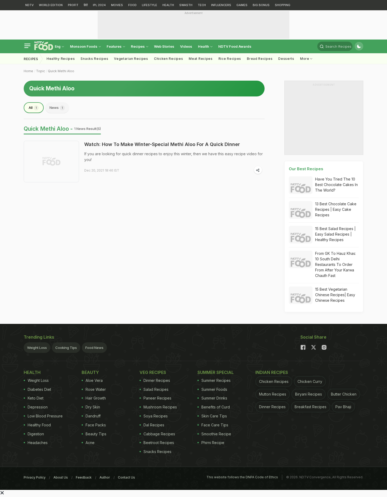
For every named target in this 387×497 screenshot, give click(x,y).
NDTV (29, 5)
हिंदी (86, 5)
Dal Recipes (153, 425)
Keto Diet (35, 398)
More (305, 59)
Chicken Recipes (168, 59)
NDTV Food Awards (234, 46)
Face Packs (96, 425)
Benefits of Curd (215, 407)
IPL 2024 (99, 5)
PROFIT (73, 5)
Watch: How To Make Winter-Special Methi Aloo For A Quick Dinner (162, 144)
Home (28, 71)
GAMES (241, 5)
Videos (186, 46)
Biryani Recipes (308, 394)
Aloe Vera (94, 380)
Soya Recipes (155, 416)
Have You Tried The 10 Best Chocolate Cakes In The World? (336, 184)
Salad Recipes (155, 389)
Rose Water (96, 389)
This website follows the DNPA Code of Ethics (242, 477)
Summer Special (215, 372)
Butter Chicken (343, 394)
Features (114, 46)
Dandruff (93, 416)
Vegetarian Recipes (131, 59)
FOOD (132, 5)
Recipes (138, 46)
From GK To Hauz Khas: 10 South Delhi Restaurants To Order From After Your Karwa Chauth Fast (335, 264)
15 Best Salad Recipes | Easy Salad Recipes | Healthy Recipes (335, 234)
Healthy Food (39, 425)
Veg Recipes (153, 372)
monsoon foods (84, 46)
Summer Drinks (214, 398)
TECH (202, 5)
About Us (60, 477)
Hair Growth (96, 398)
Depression (38, 407)
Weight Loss (37, 347)
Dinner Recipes (156, 380)
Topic (40, 71)
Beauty (90, 372)
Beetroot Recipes (158, 442)
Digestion (36, 434)
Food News (94, 347)
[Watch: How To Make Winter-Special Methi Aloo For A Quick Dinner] (51, 161)
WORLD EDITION (51, 5)
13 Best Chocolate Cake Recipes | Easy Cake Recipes (335, 209)
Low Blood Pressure (45, 416)
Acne (90, 442)
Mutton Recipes (272, 394)
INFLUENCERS (221, 5)
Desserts (286, 59)
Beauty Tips (96, 434)
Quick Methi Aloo (61, 71)
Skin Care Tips (214, 416)
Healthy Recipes (61, 59)
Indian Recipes (271, 372)
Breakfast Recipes (310, 407)
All (33, 107)
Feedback (84, 477)
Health (204, 46)
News (56, 107)
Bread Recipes (259, 59)
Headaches (38, 442)
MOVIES (117, 5)
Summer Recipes (216, 380)
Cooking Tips (66, 347)
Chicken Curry (309, 381)
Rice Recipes (230, 59)
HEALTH (168, 5)
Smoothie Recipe (216, 434)
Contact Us (126, 477)
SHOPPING (282, 5)
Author (105, 477)
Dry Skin (93, 407)
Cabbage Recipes (159, 434)
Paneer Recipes (157, 398)
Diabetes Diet (39, 389)
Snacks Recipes (94, 59)
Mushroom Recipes (160, 407)
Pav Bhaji (343, 407)
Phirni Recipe (212, 442)
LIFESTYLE (149, 5)
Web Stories (164, 46)
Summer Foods (214, 389)
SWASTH (185, 5)
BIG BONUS (261, 5)
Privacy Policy (35, 477)
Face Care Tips (214, 425)
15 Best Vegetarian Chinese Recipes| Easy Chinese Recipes (335, 295)
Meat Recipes (200, 59)
